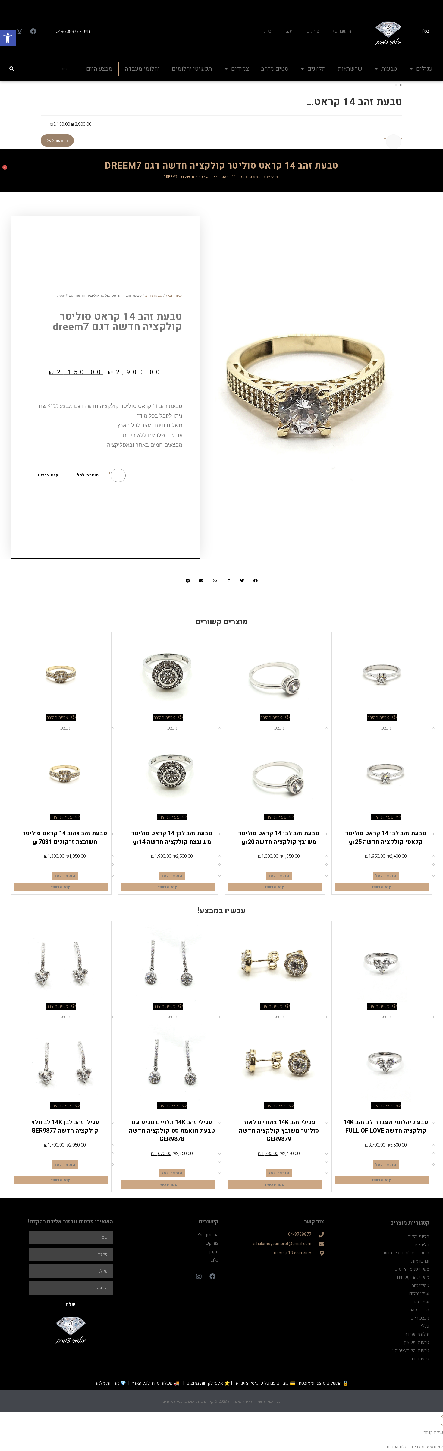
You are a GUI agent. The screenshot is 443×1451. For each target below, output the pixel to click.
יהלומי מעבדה (142, 68)
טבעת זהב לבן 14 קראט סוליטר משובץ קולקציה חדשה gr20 (278, 837)
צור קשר (311, 30)
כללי (425, 1325)
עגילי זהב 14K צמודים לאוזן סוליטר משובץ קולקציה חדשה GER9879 (279, 1130)
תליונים (316, 68)
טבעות (389, 68)
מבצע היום (99, 68)
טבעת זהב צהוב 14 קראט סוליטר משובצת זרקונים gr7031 (65, 837)
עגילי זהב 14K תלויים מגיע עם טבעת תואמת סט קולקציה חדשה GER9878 (172, 1130)
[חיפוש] (12, 68)
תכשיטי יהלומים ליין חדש (406, 1252)
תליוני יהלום (418, 1236)
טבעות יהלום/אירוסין (399, 1113)
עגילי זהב (279, 1113)
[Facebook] (33, 31)
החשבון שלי (341, 30)
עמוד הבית (174, 295)
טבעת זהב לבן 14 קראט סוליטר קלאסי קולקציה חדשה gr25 (385, 837)
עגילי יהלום (419, 1293)
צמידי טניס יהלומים (412, 1268)
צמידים (240, 68)
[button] (8, 38)
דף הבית (273, 176)
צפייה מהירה (378, 717)
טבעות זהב (153, 295)
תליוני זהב (420, 1244)
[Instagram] (20, 31)
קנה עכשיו (48, 475)
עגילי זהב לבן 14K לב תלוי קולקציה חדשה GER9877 (65, 1125)
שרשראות (350, 68)
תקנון (287, 30)
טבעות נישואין (416, 1342)
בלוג (267, 30)
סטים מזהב (274, 68)
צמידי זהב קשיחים (413, 1276)
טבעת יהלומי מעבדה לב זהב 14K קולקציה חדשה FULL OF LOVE (386, 1125)
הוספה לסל (57, 140)
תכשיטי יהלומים (192, 68)
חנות (259, 176)
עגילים (424, 68)
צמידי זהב (420, 1285)
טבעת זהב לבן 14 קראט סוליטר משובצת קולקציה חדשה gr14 (171, 837)
